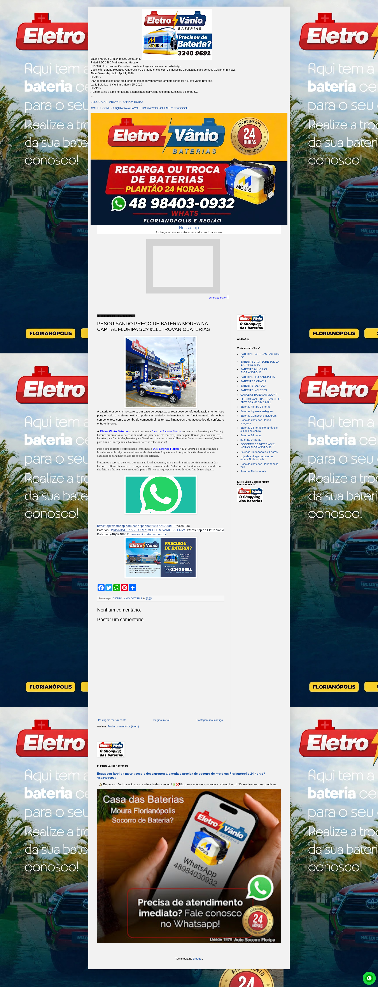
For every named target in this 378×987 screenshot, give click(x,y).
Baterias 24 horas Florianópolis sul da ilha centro (259, 429)
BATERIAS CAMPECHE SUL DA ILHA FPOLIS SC (259, 363)
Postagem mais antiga (209, 720)
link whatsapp (369, 978)
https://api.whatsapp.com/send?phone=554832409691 (135, 526)
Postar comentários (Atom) (123, 726)
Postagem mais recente (112, 720)
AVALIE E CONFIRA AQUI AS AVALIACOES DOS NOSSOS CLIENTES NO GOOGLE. (140, 108)
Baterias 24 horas (250, 435)
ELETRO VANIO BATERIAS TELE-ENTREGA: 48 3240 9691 (260, 401)
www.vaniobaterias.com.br (148, 534)
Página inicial (161, 720)
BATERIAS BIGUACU (253, 381)
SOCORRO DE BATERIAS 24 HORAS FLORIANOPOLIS (257, 446)
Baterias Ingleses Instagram (256, 411)
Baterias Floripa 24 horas (255, 406)
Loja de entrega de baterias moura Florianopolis (256, 458)
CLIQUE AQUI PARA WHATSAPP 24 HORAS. (117, 101)
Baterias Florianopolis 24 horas (259, 452)
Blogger (197, 958)
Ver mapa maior (218, 297)
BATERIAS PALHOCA (253, 385)
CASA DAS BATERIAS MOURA (258, 394)
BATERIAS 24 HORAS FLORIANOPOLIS (253, 371)
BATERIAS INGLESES (253, 390)
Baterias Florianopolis (253, 471)
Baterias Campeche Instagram (258, 415)
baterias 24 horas (250, 439)
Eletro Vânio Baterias (114, 431)
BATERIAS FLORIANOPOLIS (257, 377)
